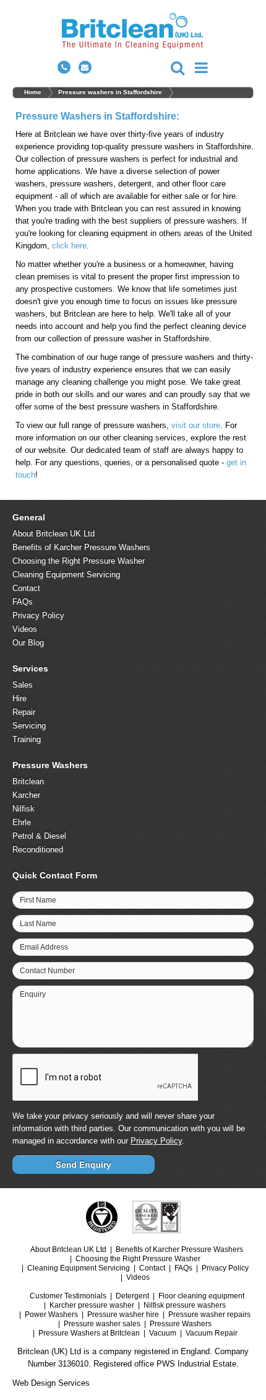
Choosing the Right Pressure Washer (78, 561)
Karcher (26, 795)
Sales (22, 684)
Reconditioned (37, 849)
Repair (23, 712)
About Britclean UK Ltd (53, 533)
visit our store (195, 425)
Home (32, 92)
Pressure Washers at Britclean (89, 1333)
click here (69, 245)
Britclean (28, 781)
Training (26, 739)
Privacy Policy (38, 615)
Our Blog (28, 642)
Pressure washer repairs (209, 1314)
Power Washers (51, 1314)
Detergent (132, 1296)
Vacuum (162, 1333)
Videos (24, 629)
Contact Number (47, 970)
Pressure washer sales (102, 1323)
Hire (19, 698)
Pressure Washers (181, 1323)
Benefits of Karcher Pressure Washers (81, 547)
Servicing (29, 725)
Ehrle (21, 822)
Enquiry (33, 994)
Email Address (44, 947)
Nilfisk (23, 808)
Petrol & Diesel (39, 836)
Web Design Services (51, 1383)
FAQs (22, 601)
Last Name (38, 923)
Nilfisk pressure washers (185, 1305)
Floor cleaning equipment (201, 1296)
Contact (26, 588)
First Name (38, 900)
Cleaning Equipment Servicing (66, 574)
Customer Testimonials (68, 1296)
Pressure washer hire (123, 1314)
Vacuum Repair (212, 1333)
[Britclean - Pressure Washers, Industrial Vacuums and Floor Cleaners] (133, 32)
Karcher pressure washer (91, 1305)
